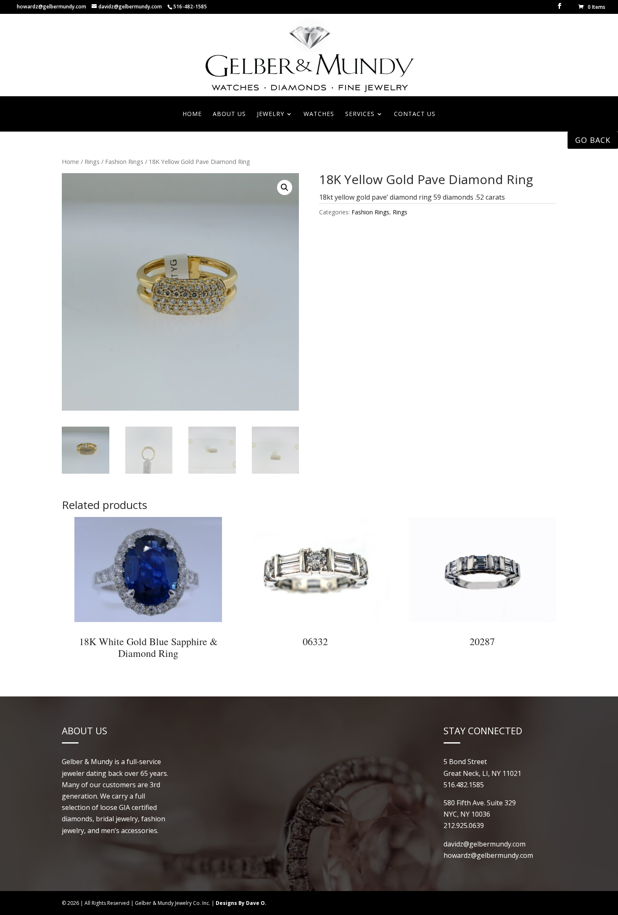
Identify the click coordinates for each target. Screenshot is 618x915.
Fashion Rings (124, 161)
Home (70, 161)
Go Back (592, 140)
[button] (284, 187)
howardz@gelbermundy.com (51, 6)
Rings (92, 161)
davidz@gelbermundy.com (485, 844)
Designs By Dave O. (241, 903)
